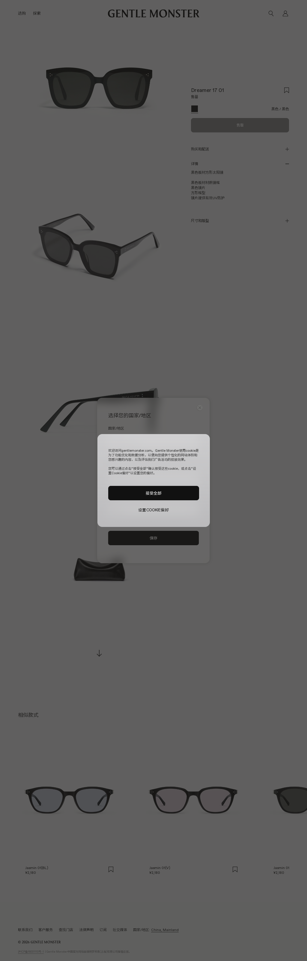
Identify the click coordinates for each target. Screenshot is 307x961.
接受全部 (154, 493)
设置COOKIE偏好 (153, 510)
